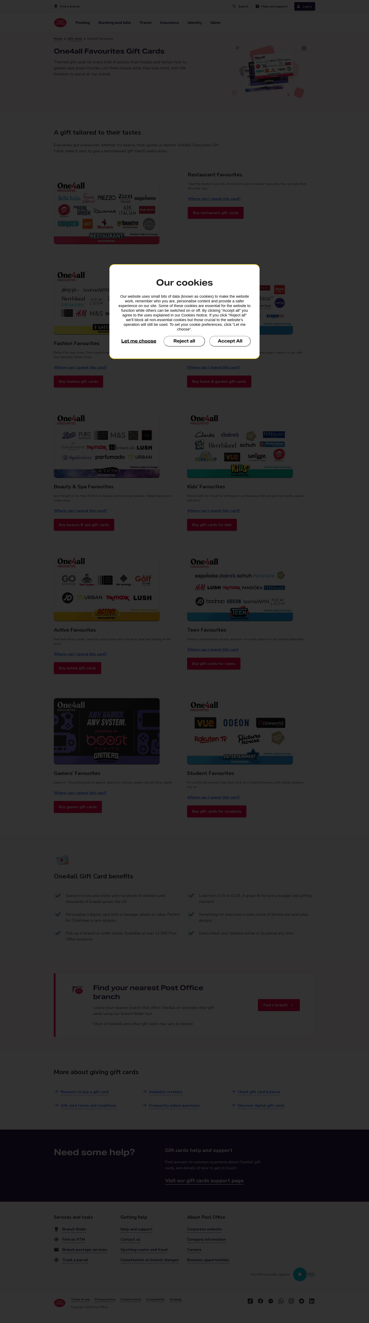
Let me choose (138, 341)
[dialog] (184, 311)
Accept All (230, 341)
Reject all (184, 341)
